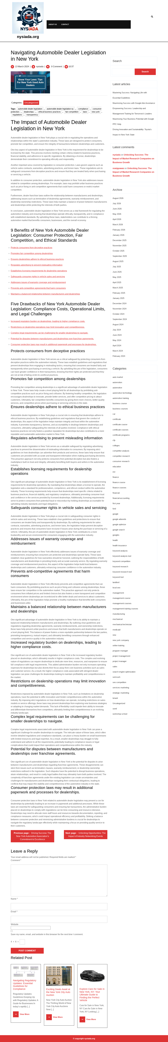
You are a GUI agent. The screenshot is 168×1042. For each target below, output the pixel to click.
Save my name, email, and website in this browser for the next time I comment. (47, 934)
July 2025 (117, 266)
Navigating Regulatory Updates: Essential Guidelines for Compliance (24, 984)
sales (115, 666)
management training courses (125, 608)
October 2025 (118, 251)
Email (14, 911)
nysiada (39, 66)
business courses (120, 409)
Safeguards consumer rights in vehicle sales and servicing (38, 276)
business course (120, 403)
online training (118, 645)
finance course (119, 482)
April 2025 (117, 282)
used (115, 708)
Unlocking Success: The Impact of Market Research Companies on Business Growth (133, 159)
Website (14, 924)
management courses (122, 603)
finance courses (119, 487)
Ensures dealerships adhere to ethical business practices (37, 259)
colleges (116, 445)
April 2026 (117, 219)
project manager (120, 661)
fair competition (71, 112)
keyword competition (121, 561)
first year (116, 503)
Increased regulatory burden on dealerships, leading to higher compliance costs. (48, 321)
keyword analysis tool (122, 556)
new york (96, 112)
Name (14, 899)
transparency (32, 115)
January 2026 (118, 235)
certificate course (120, 424)
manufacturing (119, 614)
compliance (83, 109)
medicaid (116, 630)
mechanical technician (122, 624)
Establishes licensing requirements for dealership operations (39, 271)
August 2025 (118, 261)
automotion (117, 382)
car (114, 414)
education (117, 466)
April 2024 (117, 345)
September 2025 (120, 256)
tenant (115, 698)
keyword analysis (120, 551)
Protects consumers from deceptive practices (31, 248)
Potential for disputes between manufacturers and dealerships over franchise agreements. (52, 339)
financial (116, 493)
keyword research (120, 566)
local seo (116, 587)
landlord (116, 582)
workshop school (120, 714)
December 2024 (119, 303)
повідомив (118, 168)
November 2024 (119, 309)
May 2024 (117, 340)
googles (116, 535)
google (115, 514)
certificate (117, 419)
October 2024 (118, 314)
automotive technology (122, 393)
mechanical (117, 619)
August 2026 (118, 198)
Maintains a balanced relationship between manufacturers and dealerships (45, 294)
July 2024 (117, 330)
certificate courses (120, 430)
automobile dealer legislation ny (60, 109)
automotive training (121, 398)
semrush (116, 677)
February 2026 (119, 230)
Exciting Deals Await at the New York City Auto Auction (58, 992)
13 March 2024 (22, 66)
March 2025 (118, 288)
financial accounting (121, 498)
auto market (118, 377)
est (114, 472)
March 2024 (118, 351)
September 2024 (120, 319)
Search (117, 61)
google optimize (119, 524)
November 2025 (119, 245)
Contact (65, 24)
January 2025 (118, 298)
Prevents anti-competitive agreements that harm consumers (38, 288)
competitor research (121, 456)
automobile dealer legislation (30, 109)
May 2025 (117, 277)
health (115, 540)
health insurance (120, 545)
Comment (16, 860)
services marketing (121, 687)
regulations (17, 115)
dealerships (29, 112)
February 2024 (119, 356)
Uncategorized (31, 103)
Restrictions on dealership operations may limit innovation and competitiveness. (48, 327)
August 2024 (118, 324)
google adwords (119, 519)
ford (114, 509)
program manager (120, 651)
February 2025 (119, 293)
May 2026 (117, 214)
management (118, 593)
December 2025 (119, 240)
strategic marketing (121, 693)
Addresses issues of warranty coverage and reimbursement (38, 282)
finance (116, 477)
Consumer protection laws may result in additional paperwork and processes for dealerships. (53, 344)
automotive (117, 387)
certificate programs (121, 435)
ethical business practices (49, 112)
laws (85, 112)
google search (119, 530)
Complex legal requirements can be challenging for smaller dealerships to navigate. (49, 333)
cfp (114, 440)
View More (21, 1014)
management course (121, 598)
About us (53, 24)
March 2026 (118, 224)
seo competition (119, 682)
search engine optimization (124, 672)
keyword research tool (122, 572)
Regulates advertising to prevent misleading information (36, 265)
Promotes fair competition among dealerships (32, 253)
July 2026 (117, 203)
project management (121, 656)
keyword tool (118, 577)
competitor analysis (121, 451)
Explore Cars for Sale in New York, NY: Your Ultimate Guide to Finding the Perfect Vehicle (92, 995)
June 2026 (117, 209)
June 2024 (117, 335)
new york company (121, 640)
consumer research (121, 461)
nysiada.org (28, 36)
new (114, 635)
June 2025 (117, 272)
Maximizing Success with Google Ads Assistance (134, 103)
